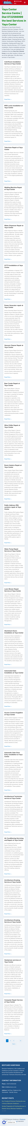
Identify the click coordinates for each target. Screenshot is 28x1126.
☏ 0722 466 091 (18, 2)
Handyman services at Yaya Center (12, 961)
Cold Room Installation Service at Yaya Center (12, 63)
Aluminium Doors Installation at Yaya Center (13, 632)
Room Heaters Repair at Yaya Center (13, 466)
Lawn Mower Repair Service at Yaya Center (12, 590)
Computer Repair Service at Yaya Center (13, 1001)
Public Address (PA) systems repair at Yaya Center (12, 507)
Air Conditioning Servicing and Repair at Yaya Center (13, 839)
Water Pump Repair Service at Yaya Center (12, 550)
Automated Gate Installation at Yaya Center (13, 672)
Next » (14, 1044)
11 (20, 1040)
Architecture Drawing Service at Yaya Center (12, 881)
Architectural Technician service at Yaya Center (13, 797)
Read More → (8, 99)
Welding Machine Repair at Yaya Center (13, 188)
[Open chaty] (4, 1122)
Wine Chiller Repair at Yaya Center (12, 426)
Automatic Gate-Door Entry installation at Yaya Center (13, 754)
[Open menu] (24, 2)
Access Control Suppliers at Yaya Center (13, 714)
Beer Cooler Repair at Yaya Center (12, 384)
